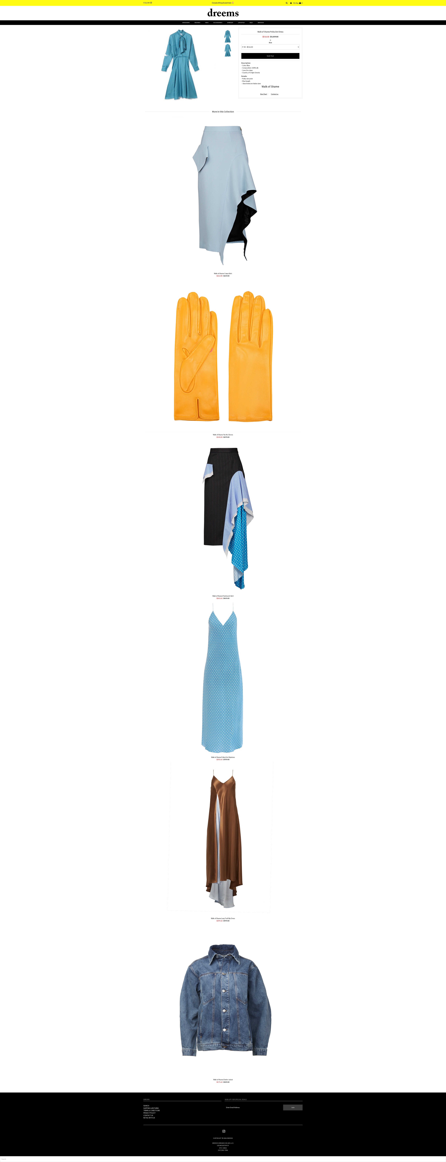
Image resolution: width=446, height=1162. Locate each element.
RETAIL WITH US (149, 1118)
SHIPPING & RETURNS (151, 1108)
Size (270, 43)
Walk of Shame (270, 86)
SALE (251, 22)
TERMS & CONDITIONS (151, 1110)
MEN (206, 22)
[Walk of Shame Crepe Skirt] (223, 194)
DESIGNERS (186, 22)
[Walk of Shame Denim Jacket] (223, 1000)
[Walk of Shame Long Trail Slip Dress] (223, 839)
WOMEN (197, 22)
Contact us (274, 94)
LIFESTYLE (241, 22)
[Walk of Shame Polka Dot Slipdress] (223, 677)
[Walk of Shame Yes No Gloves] (223, 355)
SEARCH (146, 1106)
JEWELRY (230, 22)
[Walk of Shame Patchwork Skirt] (223, 516)
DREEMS (230, 1138)
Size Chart (263, 94)
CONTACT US (148, 1115)
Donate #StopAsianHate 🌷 (223, 3)
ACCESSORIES (217, 22)
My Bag (298, 3)
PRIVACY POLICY (149, 1113)
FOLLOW (146, 3)
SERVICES (261, 22)
